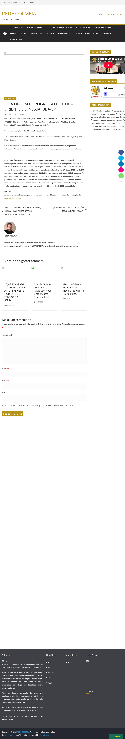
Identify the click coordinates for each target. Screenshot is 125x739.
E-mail (5, 380)
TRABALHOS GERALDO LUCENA (59, 33)
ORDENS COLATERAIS (102, 27)
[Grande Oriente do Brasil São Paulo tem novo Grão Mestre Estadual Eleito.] (44, 268)
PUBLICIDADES (16, 39)
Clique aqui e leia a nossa (15, 716)
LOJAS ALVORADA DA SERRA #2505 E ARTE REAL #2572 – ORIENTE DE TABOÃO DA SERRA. (14, 292)
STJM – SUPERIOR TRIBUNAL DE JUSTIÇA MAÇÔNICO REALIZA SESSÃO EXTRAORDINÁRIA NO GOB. (23, 211)
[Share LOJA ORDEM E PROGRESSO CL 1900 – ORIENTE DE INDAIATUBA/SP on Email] (121, 169)
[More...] (121, 181)
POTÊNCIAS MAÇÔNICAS (37, 27)
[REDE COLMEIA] (5, 33)
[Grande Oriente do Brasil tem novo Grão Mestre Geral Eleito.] (74, 268)
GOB (48, 667)
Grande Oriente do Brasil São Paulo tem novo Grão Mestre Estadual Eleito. (43, 291)
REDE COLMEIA (19, 13)
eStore (69, 662)
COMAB (49, 683)
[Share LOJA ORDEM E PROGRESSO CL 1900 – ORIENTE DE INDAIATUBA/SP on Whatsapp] (121, 175)
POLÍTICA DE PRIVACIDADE (87, 33)
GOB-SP (49, 672)
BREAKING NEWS (10, 98)
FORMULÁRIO (36, 33)
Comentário (8, 335)
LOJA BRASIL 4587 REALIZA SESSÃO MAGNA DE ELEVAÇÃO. (67, 209)
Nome (5, 368)
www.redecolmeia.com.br (14, 198)
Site (3, 392)
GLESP (49, 678)
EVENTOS (13, 33)
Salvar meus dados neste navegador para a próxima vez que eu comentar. (39, 405)
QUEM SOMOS (107, 33)
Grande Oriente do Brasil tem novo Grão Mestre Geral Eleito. (73, 289)
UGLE (48, 662)
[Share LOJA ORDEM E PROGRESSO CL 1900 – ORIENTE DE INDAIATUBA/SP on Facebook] (121, 152)
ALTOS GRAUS (81, 27)
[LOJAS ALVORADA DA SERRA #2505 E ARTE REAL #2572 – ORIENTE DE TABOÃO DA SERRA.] (15, 268)
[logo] (5, 661)
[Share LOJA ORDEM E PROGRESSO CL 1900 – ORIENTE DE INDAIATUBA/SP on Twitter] (121, 158)
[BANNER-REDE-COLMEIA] (111, 14)
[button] (21, 27)
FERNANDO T (21, 114)
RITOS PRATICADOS (61, 27)
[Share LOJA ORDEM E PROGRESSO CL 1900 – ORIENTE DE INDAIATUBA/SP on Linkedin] (121, 163)
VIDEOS (24, 33)
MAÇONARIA (15, 27)
